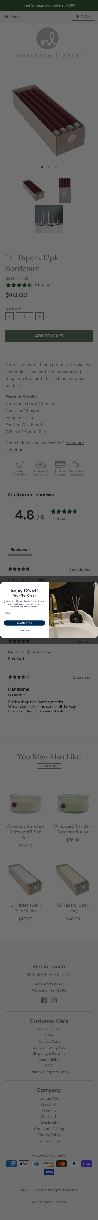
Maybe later (24, 630)
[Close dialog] (95, 585)
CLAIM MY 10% (24, 623)
